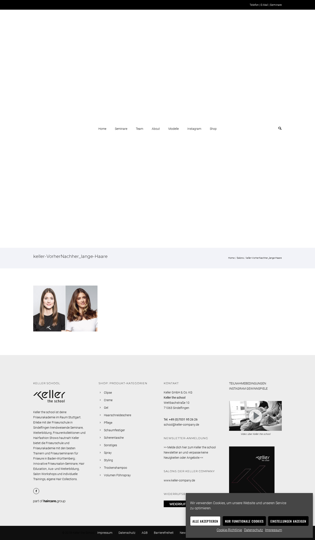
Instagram (194, 128)
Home (102, 128)
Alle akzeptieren (205, 521)
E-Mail (264, 4)
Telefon (254, 4)
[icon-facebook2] (37, 491)
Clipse (108, 392)
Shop (213, 128)
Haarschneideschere (117, 415)
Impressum (273, 530)
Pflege (108, 422)
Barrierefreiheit (164, 532)
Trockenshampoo (115, 467)
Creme (108, 400)
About (156, 128)
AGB (145, 532)
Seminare (276, 4)
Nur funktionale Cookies (244, 521)
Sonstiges (110, 445)
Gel (106, 407)
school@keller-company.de (181, 424)
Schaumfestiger (114, 430)
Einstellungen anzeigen (288, 521)
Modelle (173, 128)
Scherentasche (114, 437)
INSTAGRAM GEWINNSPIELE (248, 388)
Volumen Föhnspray (117, 475)
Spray (108, 452)
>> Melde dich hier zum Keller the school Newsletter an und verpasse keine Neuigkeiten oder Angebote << (190, 452)
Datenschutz (253, 530)
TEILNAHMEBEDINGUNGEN (247, 383)
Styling (108, 460)
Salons (240, 258)
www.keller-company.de (179, 480)
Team (139, 128)
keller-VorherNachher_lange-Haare (264, 258)
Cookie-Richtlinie (229, 530)
